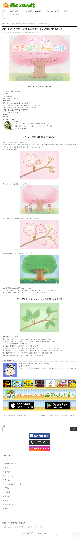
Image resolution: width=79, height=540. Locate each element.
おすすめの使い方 (10, 464)
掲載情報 (8, 492)
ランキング (8, 480)
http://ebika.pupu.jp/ (20, 128)
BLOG (7, 459)
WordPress (31, 535)
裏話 (6, 508)
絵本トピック (9, 504)
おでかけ (8, 468)
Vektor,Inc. (48, 535)
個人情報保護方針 (19, 527)
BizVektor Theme (39, 535)
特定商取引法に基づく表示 (35, 527)
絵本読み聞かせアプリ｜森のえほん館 (37, 533)
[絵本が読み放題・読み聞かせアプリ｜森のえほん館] (18, 5)
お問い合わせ (7, 527)
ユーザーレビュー (10, 476)
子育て (7, 488)
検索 (3, 426)
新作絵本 (38, 32)
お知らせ (8, 472)
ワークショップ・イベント (13, 484)
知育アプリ (8, 500)
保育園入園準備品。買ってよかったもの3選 (14, 415)
